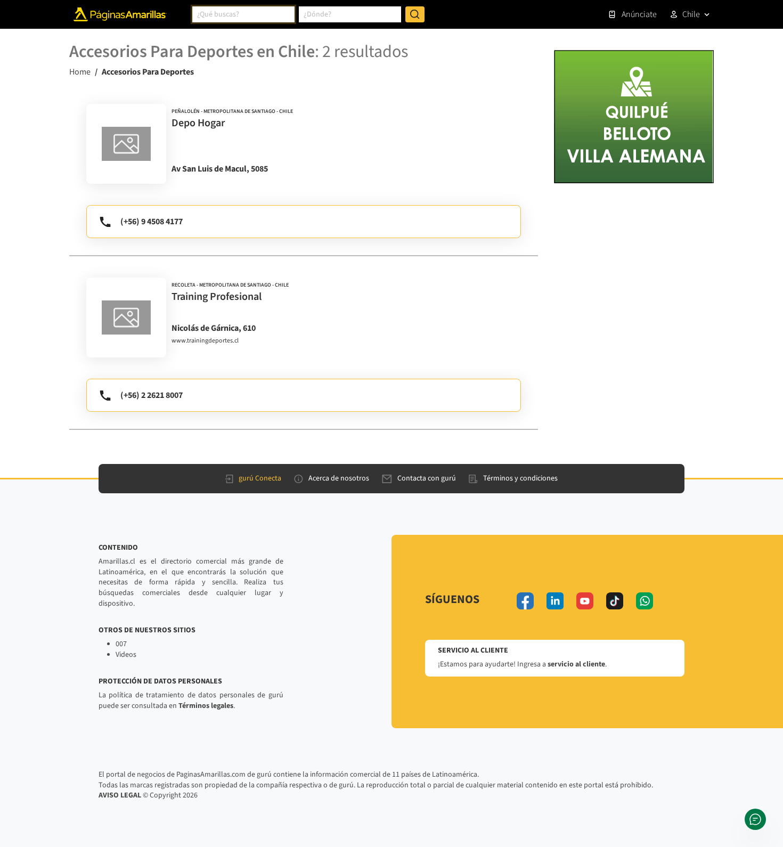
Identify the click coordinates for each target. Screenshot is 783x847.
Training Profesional (217, 296)
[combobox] (243, 14)
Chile (691, 14)
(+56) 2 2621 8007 (151, 395)
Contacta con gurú (426, 478)
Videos (126, 654)
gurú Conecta (260, 478)
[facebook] (525, 600)
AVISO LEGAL (120, 795)
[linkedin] (555, 600)
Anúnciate (639, 14)
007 (121, 644)
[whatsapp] (644, 600)
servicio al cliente (576, 664)
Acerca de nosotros (338, 478)
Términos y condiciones (520, 478)
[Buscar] (415, 14)
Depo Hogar (198, 123)
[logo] (126, 144)
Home (80, 72)
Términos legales (205, 706)
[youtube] (584, 600)
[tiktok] (614, 600)
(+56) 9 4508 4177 (151, 221)
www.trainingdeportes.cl (205, 341)
